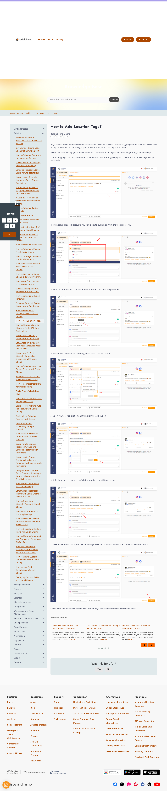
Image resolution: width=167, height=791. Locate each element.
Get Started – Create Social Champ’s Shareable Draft (68, 627)
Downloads (35, 761)
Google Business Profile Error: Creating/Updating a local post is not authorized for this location (28, 474)
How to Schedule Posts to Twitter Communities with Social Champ (28, 521)
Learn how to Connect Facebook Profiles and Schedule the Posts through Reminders (29, 461)
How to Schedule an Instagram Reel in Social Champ (27, 313)
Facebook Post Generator (147, 757)
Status (57, 702)
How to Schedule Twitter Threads (27, 209)
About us (34, 702)
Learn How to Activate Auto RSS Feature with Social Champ (28, 408)
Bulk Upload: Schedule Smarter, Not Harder (26, 417)
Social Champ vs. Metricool (86, 713)
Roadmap (35, 730)
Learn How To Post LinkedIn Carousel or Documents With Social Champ (26, 357)
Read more (68, 639)
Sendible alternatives (116, 740)
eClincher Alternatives (117, 734)
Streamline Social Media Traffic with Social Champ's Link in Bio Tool (28, 493)
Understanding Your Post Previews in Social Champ (27, 290)
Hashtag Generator (144, 751)
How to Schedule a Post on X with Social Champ (28, 250)
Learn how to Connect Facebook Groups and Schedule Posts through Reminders (27, 448)
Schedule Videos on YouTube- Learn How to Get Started (29, 140)
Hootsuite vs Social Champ (86, 702)
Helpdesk (58, 708)
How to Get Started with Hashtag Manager (27, 513)
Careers (34, 736)
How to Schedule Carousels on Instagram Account (101, 627)
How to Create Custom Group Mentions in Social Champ (27, 559)
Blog (32, 708)
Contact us (59, 713)
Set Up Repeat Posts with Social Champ (27, 221)
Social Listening (14, 725)
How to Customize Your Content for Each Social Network (27, 436)
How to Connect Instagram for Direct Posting (28, 385)
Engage (11, 708)
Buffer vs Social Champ (84, 708)
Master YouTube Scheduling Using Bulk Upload (26, 426)
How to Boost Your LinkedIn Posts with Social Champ (28, 504)
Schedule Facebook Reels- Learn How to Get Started (28, 305)
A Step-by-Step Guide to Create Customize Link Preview (27, 237)
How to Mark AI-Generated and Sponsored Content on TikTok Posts (28, 539)
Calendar (11, 713)
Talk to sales (60, 719)
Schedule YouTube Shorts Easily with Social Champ (28, 378)
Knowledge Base (17, 113)
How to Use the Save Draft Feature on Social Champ (28, 228)
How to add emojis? (25, 215)
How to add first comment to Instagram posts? (28, 283)
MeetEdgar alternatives (117, 751)
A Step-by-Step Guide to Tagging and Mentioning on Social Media (27, 190)
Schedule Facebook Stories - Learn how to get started (29, 171)
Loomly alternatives (115, 745)
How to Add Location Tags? (46, 113)
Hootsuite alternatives (117, 702)
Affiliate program (38, 725)
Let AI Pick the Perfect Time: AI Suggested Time (29, 400)
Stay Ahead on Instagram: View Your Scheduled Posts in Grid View (28, 345)
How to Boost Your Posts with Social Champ (27, 485)
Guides (41, 39)
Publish (29, 113)
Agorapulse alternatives (117, 713)
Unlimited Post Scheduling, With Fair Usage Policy (137, 627)
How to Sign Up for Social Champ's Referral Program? (28, 275)
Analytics (11, 719)
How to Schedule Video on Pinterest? (28, 297)
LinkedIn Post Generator (146, 746)
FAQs (50, 39)
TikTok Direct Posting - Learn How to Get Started (27, 337)
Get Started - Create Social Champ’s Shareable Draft (28, 149)
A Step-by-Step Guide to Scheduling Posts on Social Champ (28, 200)
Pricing (59, 39)
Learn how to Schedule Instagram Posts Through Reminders (28, 180)
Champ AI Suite (14, 753)
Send (10, 234)
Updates (34, 719)
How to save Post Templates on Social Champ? (25, 570)
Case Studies (36, 713)
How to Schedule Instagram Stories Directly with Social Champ (28, 369)
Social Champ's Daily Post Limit (27, 392)
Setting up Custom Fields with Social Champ (27, 579)
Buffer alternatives (115, 708)
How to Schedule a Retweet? (29, 244)
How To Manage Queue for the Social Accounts (28, 258)
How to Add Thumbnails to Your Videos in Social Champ (28, 266)
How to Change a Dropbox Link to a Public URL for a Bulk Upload (28, 328)
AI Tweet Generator (144, 721)
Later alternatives (114, 728)
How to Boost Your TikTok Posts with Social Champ (28, 530)
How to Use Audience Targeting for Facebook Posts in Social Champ (27, 549)
